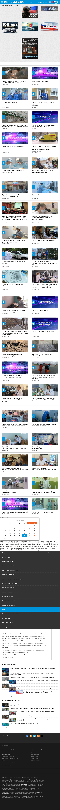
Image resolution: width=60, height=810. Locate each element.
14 (24, 530)
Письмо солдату (34, 756)
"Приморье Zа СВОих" (8, 561)
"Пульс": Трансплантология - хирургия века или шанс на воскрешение (28, 685)
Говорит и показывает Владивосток (38, 762)
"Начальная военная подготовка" (11, 592)
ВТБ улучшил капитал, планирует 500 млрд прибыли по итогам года (33, 688)
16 (34, 530)
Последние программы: (9, 664)
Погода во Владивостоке (10, 5)
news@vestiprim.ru (37, 792)
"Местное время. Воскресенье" (10, 570)
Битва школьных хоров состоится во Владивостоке (23, 716)
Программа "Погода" (7, 596)
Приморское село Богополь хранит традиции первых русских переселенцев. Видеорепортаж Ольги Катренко (39, 691)
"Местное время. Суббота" (9, 566)
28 (24, 535)
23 (34, 533)
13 (19, 530)
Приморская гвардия (35, 754)
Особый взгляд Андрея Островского (39, 749)
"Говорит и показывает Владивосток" (12, 614)
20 (19, 533)
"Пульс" (4, 609)
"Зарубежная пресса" (7, 622)
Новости (30, 2)
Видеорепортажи (42, 2)
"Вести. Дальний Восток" (8, 574)
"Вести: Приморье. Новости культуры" (12, 579)
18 (10, 533)
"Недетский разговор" (8, 587)
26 (14, 535)
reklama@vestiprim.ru (6, 798)
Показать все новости (8, 657)
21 (24, 533)
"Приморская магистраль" (9, 605)
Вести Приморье (14, 2)
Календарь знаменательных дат (38, 760)
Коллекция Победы (35, 758)
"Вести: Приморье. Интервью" (10, 583)
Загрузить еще (4, 517)
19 (14, 533)
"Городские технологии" (8, 600)
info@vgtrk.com (24, 784)
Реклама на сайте (29, 797)
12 (14, 530)
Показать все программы (9, 696)
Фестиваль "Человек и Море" (8, 762)
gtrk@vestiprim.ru (5, 793)
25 (10, 535)
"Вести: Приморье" (7, 557)
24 (5, 535)
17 (5, 533)
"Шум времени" (6, 618)
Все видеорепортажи (8, 727)
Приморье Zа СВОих (35, 752)
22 (29, 533)
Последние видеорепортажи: (11, 700)
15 (29, 530)
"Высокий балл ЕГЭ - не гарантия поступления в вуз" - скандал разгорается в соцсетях (32, 708)
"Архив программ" (6, 627)
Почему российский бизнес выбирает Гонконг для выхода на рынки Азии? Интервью (32, 677)
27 (19, 535)
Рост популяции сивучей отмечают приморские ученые (24, 723)
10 (5, 530)
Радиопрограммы (53, 553)
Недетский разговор (6, 765)
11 (10, 530)
